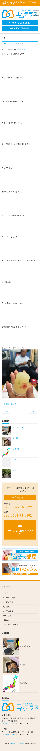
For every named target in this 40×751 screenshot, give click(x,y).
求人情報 (6, 607)
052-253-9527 (19, 22)
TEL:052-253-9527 (8, 724)
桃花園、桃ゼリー (11, 404)
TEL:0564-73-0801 (8, 735)
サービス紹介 (8, 602)
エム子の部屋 (20, 49)
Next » (33, 411)
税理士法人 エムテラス (16, 743)
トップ (5, 593)
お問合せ (6, 620)
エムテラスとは (9, 598)
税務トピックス (9, 616)
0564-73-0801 (19, 28)
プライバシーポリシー (11, 625)
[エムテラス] (19, 13)
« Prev (6, 411)
